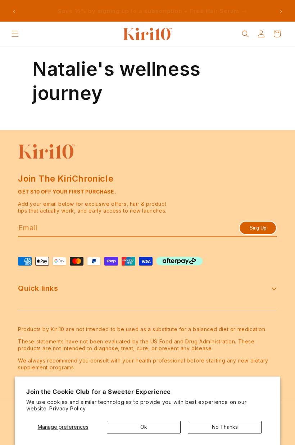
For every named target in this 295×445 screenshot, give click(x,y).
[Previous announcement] (14, 11)
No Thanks (225, 427)
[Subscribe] (258, 227)
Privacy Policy (67, 408)
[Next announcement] (281, 11)
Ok (143, 427)
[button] (15, 34)
